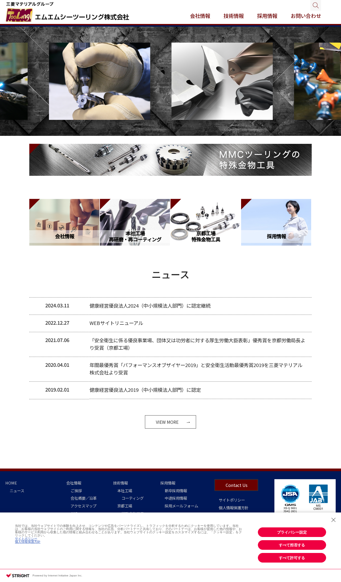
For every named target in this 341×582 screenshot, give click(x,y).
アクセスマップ (83, 505)
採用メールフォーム (181, 505)
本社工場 (124, 490)
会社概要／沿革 (84, 498)
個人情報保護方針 (234, 507)
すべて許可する (292, 558)
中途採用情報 (176, 498)
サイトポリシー (232, 500)
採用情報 (167, 483)
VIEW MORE (167, 422)
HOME (11, 483)
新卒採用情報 (176, 490)
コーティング (132, 498)
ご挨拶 (76, 490)
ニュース (17, 490)
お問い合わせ (306, 15)
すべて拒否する (292, 545)
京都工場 (124, 505)
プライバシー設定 (292, 532)
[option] (77, 81)
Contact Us (236, 485)
